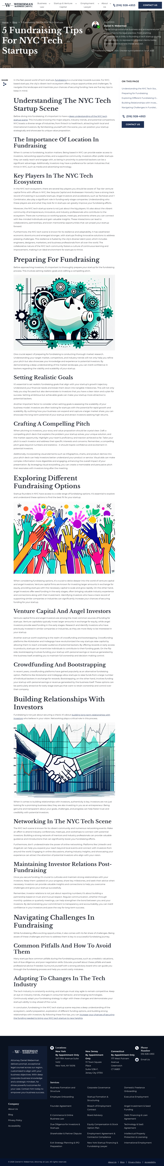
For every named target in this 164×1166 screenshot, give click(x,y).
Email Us (145, 1059)
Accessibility (14, 1126)
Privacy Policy (15, 1120)
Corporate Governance (98, 1087)
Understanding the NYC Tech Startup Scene (140, 88)
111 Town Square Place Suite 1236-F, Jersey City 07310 (94, 1062)
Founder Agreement (60, 1106)
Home (5, 22)
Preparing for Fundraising (135, 93)
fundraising (61, 80)
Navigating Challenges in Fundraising (140, 107)
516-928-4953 (147, 1054)
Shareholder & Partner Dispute (66, 1133)
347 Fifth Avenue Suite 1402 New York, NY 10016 (67, 1058)
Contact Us (150, 5)
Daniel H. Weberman (115, 26)
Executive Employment (136, 1097)
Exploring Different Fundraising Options (140, 98)
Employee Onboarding (62, 1097)
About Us (13, 1109)
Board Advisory (95, 1115)
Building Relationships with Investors (140, 103)
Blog (14, 22)
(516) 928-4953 (125, 5)
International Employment (138, 1143)
